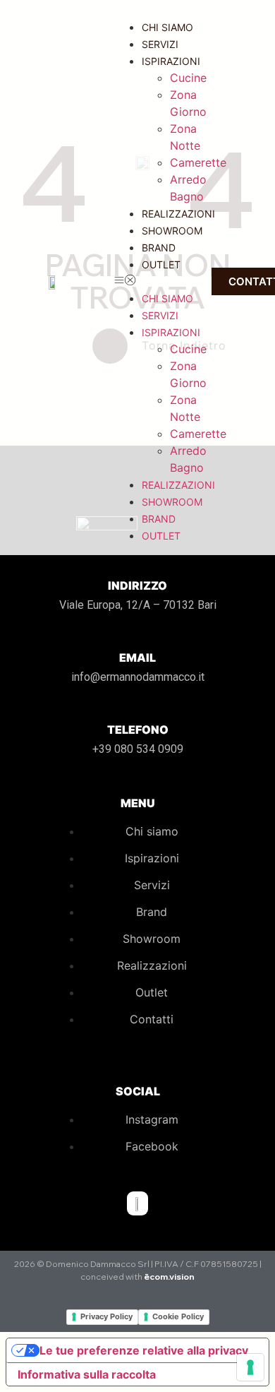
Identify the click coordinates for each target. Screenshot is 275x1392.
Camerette (198, 162)
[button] (155, 281)
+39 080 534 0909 (137, 749)
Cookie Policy (178, 1316)
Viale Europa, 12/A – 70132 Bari (137, 605)
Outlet (161, 264)
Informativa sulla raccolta (87, 1374)
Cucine (188, 78)
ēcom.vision (169, 1276)
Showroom (172, 231)
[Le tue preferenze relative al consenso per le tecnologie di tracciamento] (250, 1367)
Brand (159, 248)
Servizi (160, 44)
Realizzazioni (178, 214)
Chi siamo (167, 27)
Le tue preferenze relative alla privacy (143, 1350)
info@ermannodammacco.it (137, 677)
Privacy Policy (106, 1316)
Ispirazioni (171, 61)
